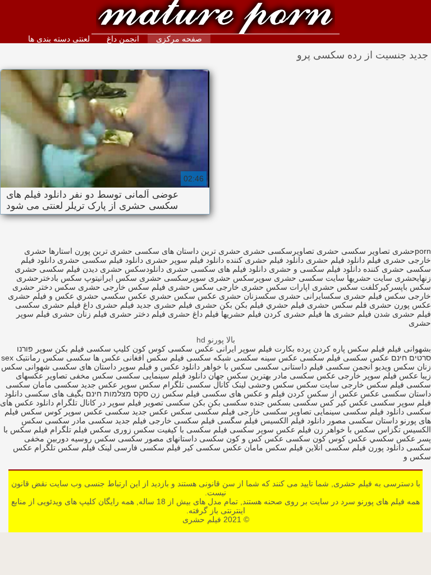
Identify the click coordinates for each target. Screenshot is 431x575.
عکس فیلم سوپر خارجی (378, 375)
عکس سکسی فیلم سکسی (344, 357)
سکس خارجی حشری (113, 286)
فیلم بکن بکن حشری (229, 304)
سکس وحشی (270, 384)
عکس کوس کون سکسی (326, 438)
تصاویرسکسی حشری (278, 251)
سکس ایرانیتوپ (110, 277)
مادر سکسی (65, 420)
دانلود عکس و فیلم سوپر (159, 366)
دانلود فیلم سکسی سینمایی (359, 411)
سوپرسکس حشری (240, 277)
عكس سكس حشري (183, 295)
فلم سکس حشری (337, 304)
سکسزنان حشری (247, 295)
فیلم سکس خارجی (371, 384)
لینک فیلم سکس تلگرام (72, 447)
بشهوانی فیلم (409, 348)
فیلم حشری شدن (402, 313)
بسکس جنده (270, 402)
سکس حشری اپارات (324, 286)
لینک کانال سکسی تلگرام (204, 384)
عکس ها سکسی (93, 357)
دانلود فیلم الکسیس (291, 420)
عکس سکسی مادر (304, 375)
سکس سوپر (140, 384)
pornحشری (411, 251)
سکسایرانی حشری (309, 295)
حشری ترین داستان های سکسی (188, 251)
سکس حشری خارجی (251, 286)
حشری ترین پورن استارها (90, 251)
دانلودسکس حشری (132, 268)
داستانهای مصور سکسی (156, 438)
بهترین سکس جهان (239, 375)
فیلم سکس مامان (272, 447)
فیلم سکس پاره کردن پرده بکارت (329, 348)
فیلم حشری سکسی (48, 304)
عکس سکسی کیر (212, 447)
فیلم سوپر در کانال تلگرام (98, 402)
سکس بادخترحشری (49, 277)
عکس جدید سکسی (85, 384)
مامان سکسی (29, 384)
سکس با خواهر (226, 366)
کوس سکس (41, 411)
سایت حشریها (369, 277)
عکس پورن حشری (400, 304)
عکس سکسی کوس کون (173, 348)
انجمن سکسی (349, 366)
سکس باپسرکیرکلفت (395, 286)
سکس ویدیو (394, 366)
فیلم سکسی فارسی (147, 447)
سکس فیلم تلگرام (80, 429)
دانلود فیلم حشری (335, 259)
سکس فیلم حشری (374, 295)
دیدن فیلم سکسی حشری (56, 268)
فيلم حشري (285, 304)
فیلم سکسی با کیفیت (192, 429)
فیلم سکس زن (175, 393)
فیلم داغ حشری (193, 313)
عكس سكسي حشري (111, 295)
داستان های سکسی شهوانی (69, 366)
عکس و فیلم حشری (41, 295)
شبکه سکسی (208, 357)
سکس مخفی (91, 375)
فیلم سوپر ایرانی (244, 348)
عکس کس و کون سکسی (241, 438)
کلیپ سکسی (108, 348)
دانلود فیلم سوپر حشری (184, 259)
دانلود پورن (385, 447)
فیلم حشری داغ (108, 304)
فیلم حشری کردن (293, 313)
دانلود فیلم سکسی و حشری (315, 268)
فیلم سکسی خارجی (182, 420)
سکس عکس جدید (162, 411)
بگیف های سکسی (54, 393)
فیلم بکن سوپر (59, 348)
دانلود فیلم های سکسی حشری (216, 268)
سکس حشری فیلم (183, 286)
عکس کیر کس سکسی (329, 402)
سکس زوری (134, 429)
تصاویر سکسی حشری (353, 251)
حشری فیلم (386, 259)
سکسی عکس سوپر (97, 411)
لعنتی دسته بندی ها (59, 38)
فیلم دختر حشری (137, 313)
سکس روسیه (93, 438)
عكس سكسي (391, 438)
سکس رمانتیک (38, 357)
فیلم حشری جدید (164, 304)
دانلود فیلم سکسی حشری (100, 259)
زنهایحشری (413, 277)
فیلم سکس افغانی (153, 357)
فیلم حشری (215, 18)
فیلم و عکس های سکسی (242, 393)
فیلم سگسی (236, 420)
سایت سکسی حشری (309, 277)
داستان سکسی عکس (394, 393)
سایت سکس (317, 384)
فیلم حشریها (241, 313)
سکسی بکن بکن (219, 402)
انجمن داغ (123, 38)
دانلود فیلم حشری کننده (265, 259)
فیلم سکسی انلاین (335, 447)
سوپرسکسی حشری (172, 277)
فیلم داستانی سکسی (288, 366)
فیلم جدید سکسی (117, 420)
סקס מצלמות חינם (117, 393)
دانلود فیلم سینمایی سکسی (159, 375)
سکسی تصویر (167, 402)
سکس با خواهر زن (344, 429)
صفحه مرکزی (179, 38)
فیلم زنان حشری (79, 313)
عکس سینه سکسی (265, 357)
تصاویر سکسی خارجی (274, 411)
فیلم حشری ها (348, 313)
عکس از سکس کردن (321, 393)
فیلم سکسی (213, 411)
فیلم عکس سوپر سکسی (270, 429)
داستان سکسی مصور (361, 420)
